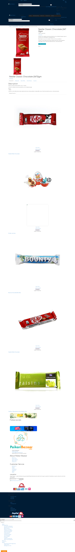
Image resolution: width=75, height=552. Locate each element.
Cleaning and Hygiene (8, 530)
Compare (37, 150)
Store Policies (29, 80)
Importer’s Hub (64, 17)
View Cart (58, 13)
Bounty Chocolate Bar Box (14, 292)
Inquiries (34, 80)
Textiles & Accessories (8, 538)
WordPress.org (13, 510)
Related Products (12, 93)
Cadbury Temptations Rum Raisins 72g (17, 411)
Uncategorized (13, 503)
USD (66, 2)
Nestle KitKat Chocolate (14, 153)
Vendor (3, 542)
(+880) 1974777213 (15, 451)
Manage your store (7, 545)
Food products (15, 26)
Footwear (6, 537)
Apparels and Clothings (8, 527)
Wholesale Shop (5, 525)
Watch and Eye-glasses (8, 539)
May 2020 (12, 498)
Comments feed (13, 509)
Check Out (58, 14)
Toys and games (7, 535)
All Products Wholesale (8, 526)
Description (11, 80)
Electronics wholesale (8, 531)
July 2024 (12, 497)
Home (10, 26)
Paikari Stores (6, 544)
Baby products (7, 528)
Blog (11, 502)
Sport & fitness (7, 536)
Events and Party (7, 532)
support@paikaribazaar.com (51, 6)
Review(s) (40, 34)
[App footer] (16, 480)
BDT (63, 0)
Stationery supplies (7, 534)
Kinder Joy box (11, 233)
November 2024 (13, 496)
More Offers (23, 80)
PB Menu (2, 522)
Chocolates (21, 26)
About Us (4, 540)
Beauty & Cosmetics (7, 529)
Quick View (37, 147)
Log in (11, 507)
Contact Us (4, 541)
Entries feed (12, 508)
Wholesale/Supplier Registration (10, 543)
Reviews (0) (17, 80)
